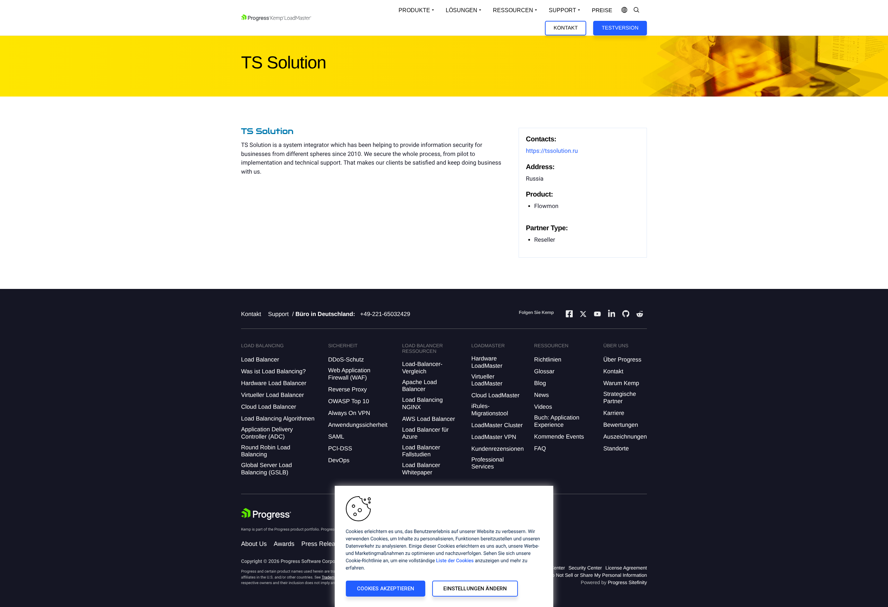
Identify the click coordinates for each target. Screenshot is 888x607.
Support (562, 10)
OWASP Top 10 (348, 401)
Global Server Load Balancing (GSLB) (266, 468)
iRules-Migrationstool (489, 409)
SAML (336, 436)
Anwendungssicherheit (357, 425)
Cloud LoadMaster (495, 395)
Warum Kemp (621, 383)
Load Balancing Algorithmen (278, 418)
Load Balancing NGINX (422, 403)
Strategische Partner (619, 397)
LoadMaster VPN (493, 437)
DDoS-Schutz (346, 359)
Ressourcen (513, 10)
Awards (284, 543)
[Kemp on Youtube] (597, 315)
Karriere (613, 413)
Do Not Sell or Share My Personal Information (597, 575)
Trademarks (332, 577)
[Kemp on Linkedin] (611, 315)
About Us (254, 543)
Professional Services (487, 463)
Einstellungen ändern (475, 588)
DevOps (338, 460)
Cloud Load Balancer (268, 407)
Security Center (585, 568)
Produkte (414, 10)
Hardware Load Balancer (273, 383)
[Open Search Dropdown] (636, 10)
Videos (543, 407)
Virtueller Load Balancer (272, 395)
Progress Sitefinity (627, 582)
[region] (444, 546)
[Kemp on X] (583, 314)
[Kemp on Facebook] (569, 315)
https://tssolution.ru (552, 151)
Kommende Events (559, 436)
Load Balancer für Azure (425, 433)
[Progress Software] (266, 514)
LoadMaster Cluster (497, 425)
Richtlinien (547, 359)
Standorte (616, 448)
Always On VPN (349, 413)
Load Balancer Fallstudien (421, 451)
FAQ (540, 448)
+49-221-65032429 (385, 314)
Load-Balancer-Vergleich (422, 367)
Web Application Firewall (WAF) (349, 374)
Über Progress (622, 359)
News (541, 395)
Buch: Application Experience (556, 421)
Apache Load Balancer (419, 385)
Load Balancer (260, 359)
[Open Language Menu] (624, 10)
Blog (540, 383)
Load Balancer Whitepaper (421, 468)
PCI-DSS (340, 448)
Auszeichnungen (625, 436)
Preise (602, 11)
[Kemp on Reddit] (639, 314)
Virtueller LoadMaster (487, 380)
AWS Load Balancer (428, 419)
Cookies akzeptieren (386, 588)
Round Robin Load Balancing (265, 451)
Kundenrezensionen (497, 449)
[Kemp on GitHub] (625, 314)
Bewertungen (620, 425)
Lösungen (461, 10)
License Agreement (626, 568)
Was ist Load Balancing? (273, 371)
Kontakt (566, 28)
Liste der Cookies (454, 561)
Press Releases (323, 543)
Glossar (544, 371)
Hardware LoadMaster (487, 362)
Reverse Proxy (347, 389)
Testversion (620, 28)
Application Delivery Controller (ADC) (267, 433)
